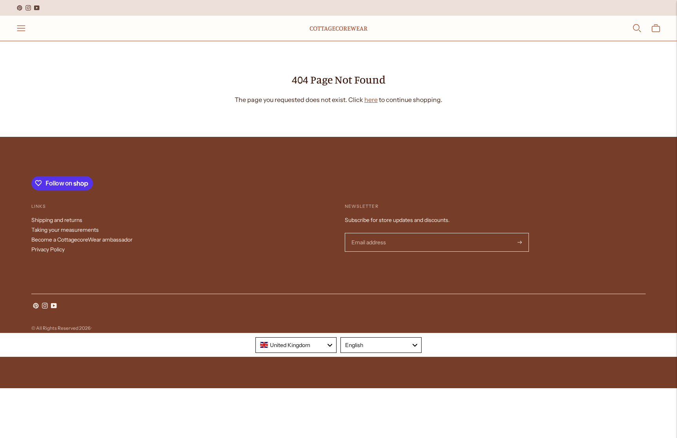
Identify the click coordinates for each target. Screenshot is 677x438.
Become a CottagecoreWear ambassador (81, 239)
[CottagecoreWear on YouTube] (37, 8)
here (371, 100)
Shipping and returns (56, 220)
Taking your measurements (65, 229)
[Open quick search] (637, 28)
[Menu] (21, 28)
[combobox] (296, 345)
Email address (368, 233)
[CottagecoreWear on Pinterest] (19, 8)
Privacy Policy (48, 249)
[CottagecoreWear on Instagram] (28, 8)
